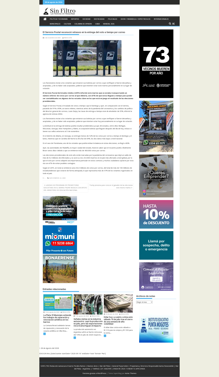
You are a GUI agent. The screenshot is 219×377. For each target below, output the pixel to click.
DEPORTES (75, 19)
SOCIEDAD (86, 19)
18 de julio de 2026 (111, 314)
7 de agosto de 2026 (82, 316)
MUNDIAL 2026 (108, 24)
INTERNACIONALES (161, 19)
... (45, 178)
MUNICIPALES (55, 24)
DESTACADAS (99, 19)
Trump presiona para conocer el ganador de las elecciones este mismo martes (111, 186)
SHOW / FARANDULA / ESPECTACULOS (135, 19)
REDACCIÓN (68, 38)
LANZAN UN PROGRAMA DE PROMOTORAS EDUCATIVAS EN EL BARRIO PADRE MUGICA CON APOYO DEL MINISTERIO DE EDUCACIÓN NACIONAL (65, 187)
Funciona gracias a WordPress (94, 373)
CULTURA (67, 24)
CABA (97, 24)
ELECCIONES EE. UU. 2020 (57, 178)
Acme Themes (130, 373)
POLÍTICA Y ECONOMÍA (59, 19)
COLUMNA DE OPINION (83, 24)
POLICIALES (112, 19)
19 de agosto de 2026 (52, 312)
